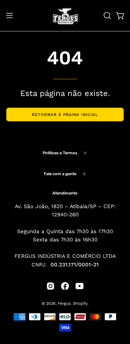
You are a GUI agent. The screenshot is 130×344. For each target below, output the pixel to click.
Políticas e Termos (60, 152)
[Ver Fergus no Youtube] (79, 286)
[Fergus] (65, 15)
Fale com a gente (60, 173)
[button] (106, 15)
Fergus (64, 303)
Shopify (80, 303)
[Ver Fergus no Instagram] (50, 286)
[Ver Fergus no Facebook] (65, 286)
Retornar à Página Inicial (65, 114)
